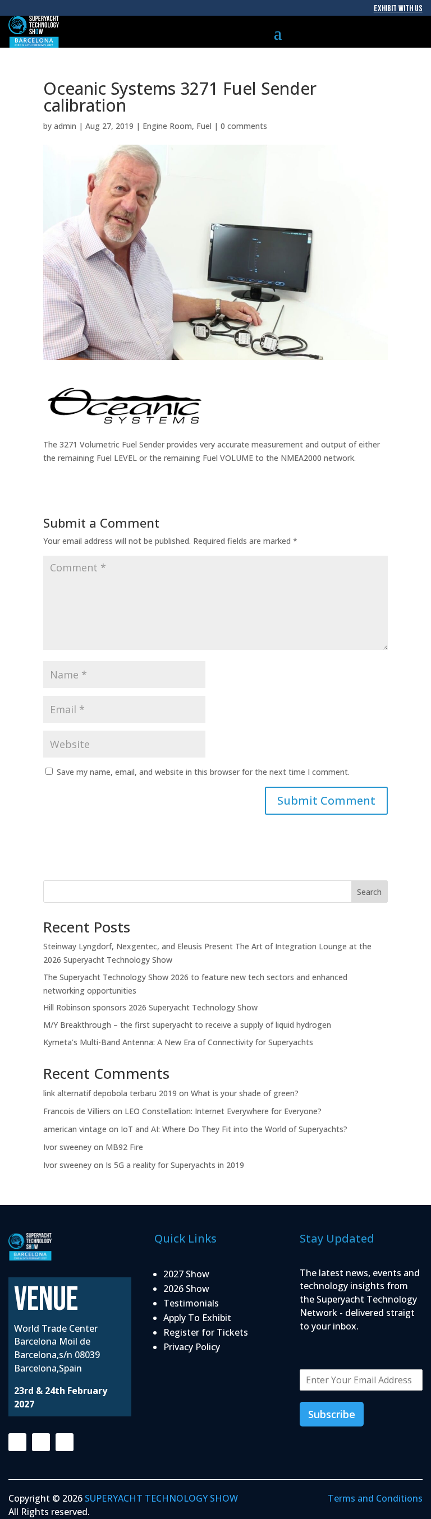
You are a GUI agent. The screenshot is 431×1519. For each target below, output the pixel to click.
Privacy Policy (191, 1347)
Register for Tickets (205, 1332)
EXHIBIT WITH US (398, 8)
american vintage (75, 1129)
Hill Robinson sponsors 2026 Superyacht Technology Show (150, 1007)
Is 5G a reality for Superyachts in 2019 (175, 1165)
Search (369, 892)
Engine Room (167, 126)
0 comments (244, 126)
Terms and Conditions (375, 1498)
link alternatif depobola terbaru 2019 (110, 1093)
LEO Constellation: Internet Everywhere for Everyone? (223, 1111)
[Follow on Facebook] (17, 1442)
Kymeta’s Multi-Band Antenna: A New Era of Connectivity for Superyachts (178, 1042)
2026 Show (186, 1288)
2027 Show (186, 1274)
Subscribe (331, 1414)
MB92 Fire (124, 1147)
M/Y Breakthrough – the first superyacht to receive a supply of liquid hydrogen (187, 1024)
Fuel (204, 126)
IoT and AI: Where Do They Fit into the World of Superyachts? (235, 1129)
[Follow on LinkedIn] (65, 1442)
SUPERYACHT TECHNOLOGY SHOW (161, 1498)
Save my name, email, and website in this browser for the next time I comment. (203, 772)
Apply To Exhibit (197, 1318)
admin (65, 126)
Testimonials (191, 1303)
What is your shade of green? (247, 1093)
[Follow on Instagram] (41, 1442)
